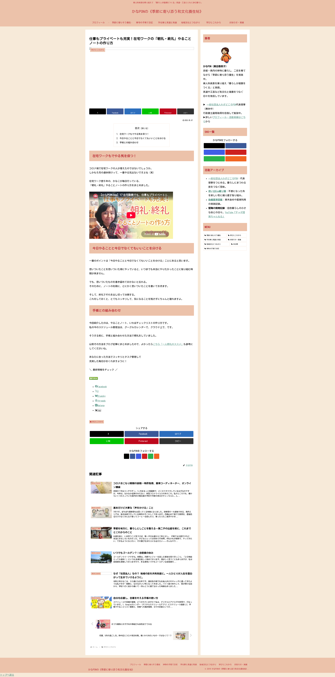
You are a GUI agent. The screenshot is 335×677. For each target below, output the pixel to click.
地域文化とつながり (208, 664)
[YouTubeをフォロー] (144, 456)
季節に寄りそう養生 (152, 664)
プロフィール (135, 664)
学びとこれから (97, 421)
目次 (137, 128)
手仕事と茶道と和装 (188, 664)
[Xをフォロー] (126, 456)
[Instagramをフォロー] (138, 456)
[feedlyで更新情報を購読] (150, 456)
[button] (185, 111)
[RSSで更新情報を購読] (156, 456)
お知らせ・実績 (240, 664)
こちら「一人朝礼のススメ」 (168, 344)
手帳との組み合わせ (129, 142)
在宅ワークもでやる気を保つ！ (134, 134)
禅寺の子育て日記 (170, 664)
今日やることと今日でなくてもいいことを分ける (143, 138)
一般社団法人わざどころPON (221, 104)
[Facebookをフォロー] (132, 456)
